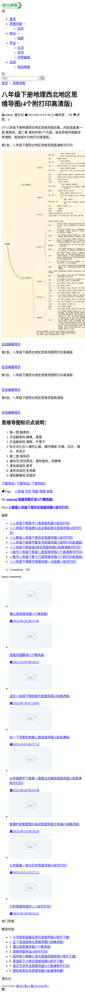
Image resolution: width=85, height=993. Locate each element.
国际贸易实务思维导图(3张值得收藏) (38, 970)
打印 (28, 491)
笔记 (12, 33)
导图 (35, 491)
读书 (20, 52)
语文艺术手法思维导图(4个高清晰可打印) (41, 966)
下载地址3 (39, 483)
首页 (12, 19)
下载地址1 (9, 483)
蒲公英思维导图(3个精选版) (32, 946)
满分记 (20, 986)
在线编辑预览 (11, 344)
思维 (49, 491)
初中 (20, 28)
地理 (42, 491)
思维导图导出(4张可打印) (30, 951)
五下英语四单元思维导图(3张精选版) (38, 942)
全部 (12, 62)
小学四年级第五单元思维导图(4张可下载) (41, 937)
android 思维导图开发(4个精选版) (30, 499)
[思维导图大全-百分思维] (12, 7)
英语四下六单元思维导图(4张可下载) (38, 961)
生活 (20, 47)
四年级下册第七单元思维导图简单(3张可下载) (44, 956)
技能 (20, 38)
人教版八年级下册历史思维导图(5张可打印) (38, 507)
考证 (12, 43)
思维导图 (15, 24)
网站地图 (23, 67)
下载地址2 (24, 483)
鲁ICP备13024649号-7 (36, 986)
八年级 (19, 491)
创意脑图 (23, 57)
